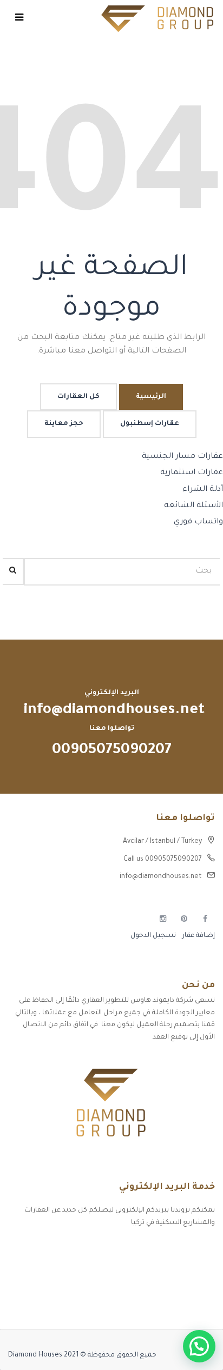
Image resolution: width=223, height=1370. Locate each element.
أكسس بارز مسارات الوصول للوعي (162, 1247)
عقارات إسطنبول (149, 424)
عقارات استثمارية (191, 473)
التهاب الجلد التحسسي (179, 1285)
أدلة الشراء (202, 490)
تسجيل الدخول (153, 936)
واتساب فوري (198, 522)
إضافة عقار (198, 936)
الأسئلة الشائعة (193, 506)
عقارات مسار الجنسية (182, 457)
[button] (199, 1346)
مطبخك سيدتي (191, 1304)
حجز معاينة (63, 424)
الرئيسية (151, 397)
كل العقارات (78, 397)
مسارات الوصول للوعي (180, 1266)
